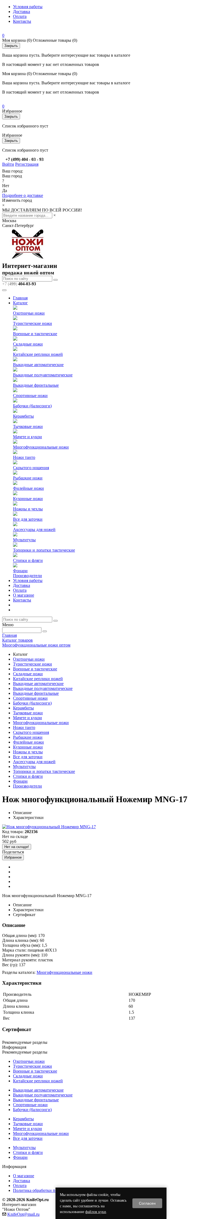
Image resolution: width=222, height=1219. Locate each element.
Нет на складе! (16, 847)
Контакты (22, 21)
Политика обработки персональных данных (53, 1190)
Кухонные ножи (28, 498)
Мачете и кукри (27, 436)
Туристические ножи (32, 323)
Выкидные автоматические (38, 364)
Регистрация (26, 164)
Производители (27, 575)
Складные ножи (28, 344)
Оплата (20, 16)
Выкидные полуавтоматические (43, 375)
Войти (8, 164)
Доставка (21, 11)
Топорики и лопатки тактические (44, 550)
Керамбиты (23, 416)
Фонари (20, 570)
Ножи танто (24, 457)
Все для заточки (28, 519)
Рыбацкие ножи (28, 478)
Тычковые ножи (28, 426)
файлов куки (95, 1212)
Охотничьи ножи (29, 313)
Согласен (147, 1203)
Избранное (13, 857)
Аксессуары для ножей (34, 529)
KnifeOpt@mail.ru (23, 1214)
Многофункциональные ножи (41, 447)
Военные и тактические (35, 333)
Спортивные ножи (30, 395)
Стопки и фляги (28, 560)
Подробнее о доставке (22, 195)
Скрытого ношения (31, 467)
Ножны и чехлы (28, 509)
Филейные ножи (28, 488)
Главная (20, 298)
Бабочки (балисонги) (32, 406)
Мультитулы (24, 539)
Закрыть (11, 46)
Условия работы (28, 6)
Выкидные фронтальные (36, 385)
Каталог (20, 302)
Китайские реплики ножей (38, 354)
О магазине (23, 595)
